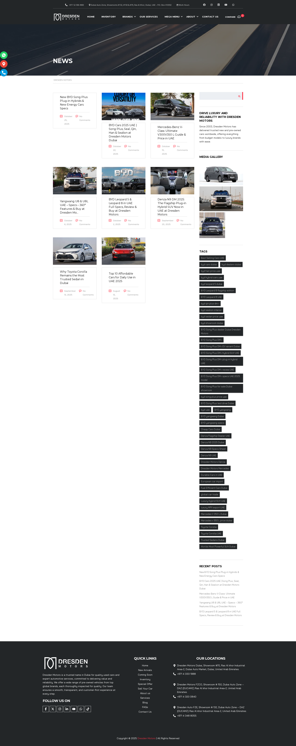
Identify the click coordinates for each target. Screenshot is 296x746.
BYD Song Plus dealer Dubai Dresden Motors (221, 331)
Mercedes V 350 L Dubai (214, 514)
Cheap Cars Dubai (210, 429)
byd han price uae (210, 271)
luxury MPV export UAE (213, 507)
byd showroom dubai (212, 323)
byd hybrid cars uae (211, 277)
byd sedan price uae (212, 316)
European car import (212, 481)
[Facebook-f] (46, 709)
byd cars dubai (209, 264)
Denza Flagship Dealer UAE (215, 435)
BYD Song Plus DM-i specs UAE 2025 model (220, 378)
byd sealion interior (211, 310)
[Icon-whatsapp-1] (4, 55)
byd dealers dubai (231, 264)
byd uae (205, 409)
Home (91, 16)
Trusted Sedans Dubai (212, 540)
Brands (127, 16)
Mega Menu (172, 16)
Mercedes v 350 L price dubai (216, 520)
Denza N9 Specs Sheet (213, 448)
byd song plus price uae (214, 396)
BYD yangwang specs (212, 422)
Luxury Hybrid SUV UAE (213, 501)
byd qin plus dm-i (210, 303)
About (190, 16)
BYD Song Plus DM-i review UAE (217, 369)
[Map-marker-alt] (4, 64)
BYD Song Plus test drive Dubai (217, 403)
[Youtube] (74, 709)
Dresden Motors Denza (213, 461)
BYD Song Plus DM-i (211, 339)
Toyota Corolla (209, 527)
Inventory (108, 16)
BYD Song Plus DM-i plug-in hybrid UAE (219, 361)
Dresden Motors (147, 738)
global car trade (209, 494)
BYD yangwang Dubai (212, 416)
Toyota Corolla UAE (211, 533)
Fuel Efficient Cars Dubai (214, 488)
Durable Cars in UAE (211, 475)
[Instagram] (60, 709)
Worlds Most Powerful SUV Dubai (218, 546)
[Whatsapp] (81, 709)
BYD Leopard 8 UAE (211, 297)
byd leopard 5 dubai (211, 284)
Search (238, 96)
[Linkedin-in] (67, 709)
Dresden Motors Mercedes (215, 468)
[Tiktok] (88, 709)
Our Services (149, 16)
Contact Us (210, 16)
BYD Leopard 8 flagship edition (217, 290)
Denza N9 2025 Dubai (212, 442)
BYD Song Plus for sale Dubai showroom (216, 388)
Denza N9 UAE (208, 455)
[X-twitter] (53, 709)
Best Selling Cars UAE (212, 258)
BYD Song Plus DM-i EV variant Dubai (220, 346)
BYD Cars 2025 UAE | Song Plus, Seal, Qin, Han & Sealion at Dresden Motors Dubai (219, 585)
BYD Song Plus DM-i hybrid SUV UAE (220, 352)
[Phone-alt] (4, 72)
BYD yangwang (222, 409)
